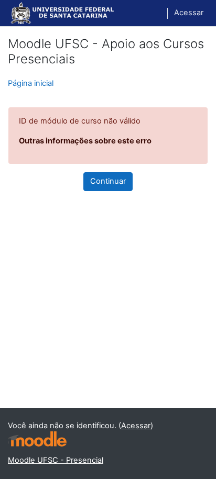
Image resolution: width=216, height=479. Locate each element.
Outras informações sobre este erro (85, 141)
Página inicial (30, 83)
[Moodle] (37, 439)
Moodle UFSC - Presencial (55, 460)
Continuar (108, 181)
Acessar (188, 12)
